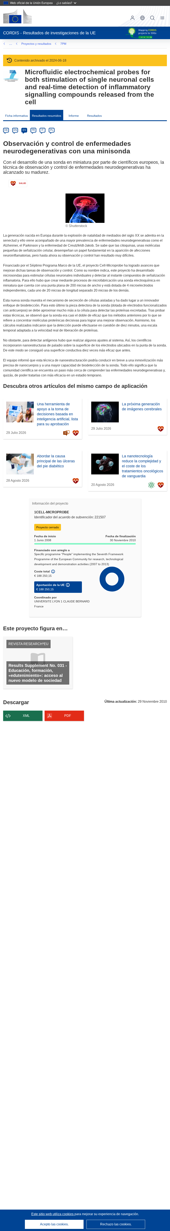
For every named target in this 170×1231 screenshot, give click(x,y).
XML (26, 715)
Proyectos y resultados (36, 43)
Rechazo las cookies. (116, 1224)
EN (15, 130)
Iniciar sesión (132, 17)
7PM (63, 43)
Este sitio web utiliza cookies (52, 1214)
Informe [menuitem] (74, 115)
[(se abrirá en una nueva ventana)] (17, 16)
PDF (67, 715)
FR (33, 130)
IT (42, 130)
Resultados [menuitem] (94, 115)
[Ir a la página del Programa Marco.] (11, 76)
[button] (142, 17)
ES (24, 130)
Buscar (152, 17)
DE (6, 130)
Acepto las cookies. (54, 1224)
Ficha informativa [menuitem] (16, 115)
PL (51, 130)
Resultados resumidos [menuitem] (46, 115)
